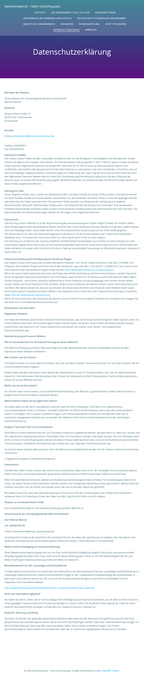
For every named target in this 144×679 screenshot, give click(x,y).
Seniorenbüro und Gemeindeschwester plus (47, 18)
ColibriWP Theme (110, 670)
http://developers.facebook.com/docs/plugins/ (89, 269)
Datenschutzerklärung (66, 30)
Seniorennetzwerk (105, 13)
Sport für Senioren (115, 24)
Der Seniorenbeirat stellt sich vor (70, 13)
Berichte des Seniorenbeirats (39, 24)
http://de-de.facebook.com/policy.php (30, 295)
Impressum (91, 30)
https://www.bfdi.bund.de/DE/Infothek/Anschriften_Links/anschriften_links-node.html (49, 588)
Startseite (40, 13)
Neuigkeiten (67, 24)
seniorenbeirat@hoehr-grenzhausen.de (33, 136)
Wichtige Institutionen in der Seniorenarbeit (101, 18)
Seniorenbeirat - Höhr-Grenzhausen (32, 6)
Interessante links (89, 24)
